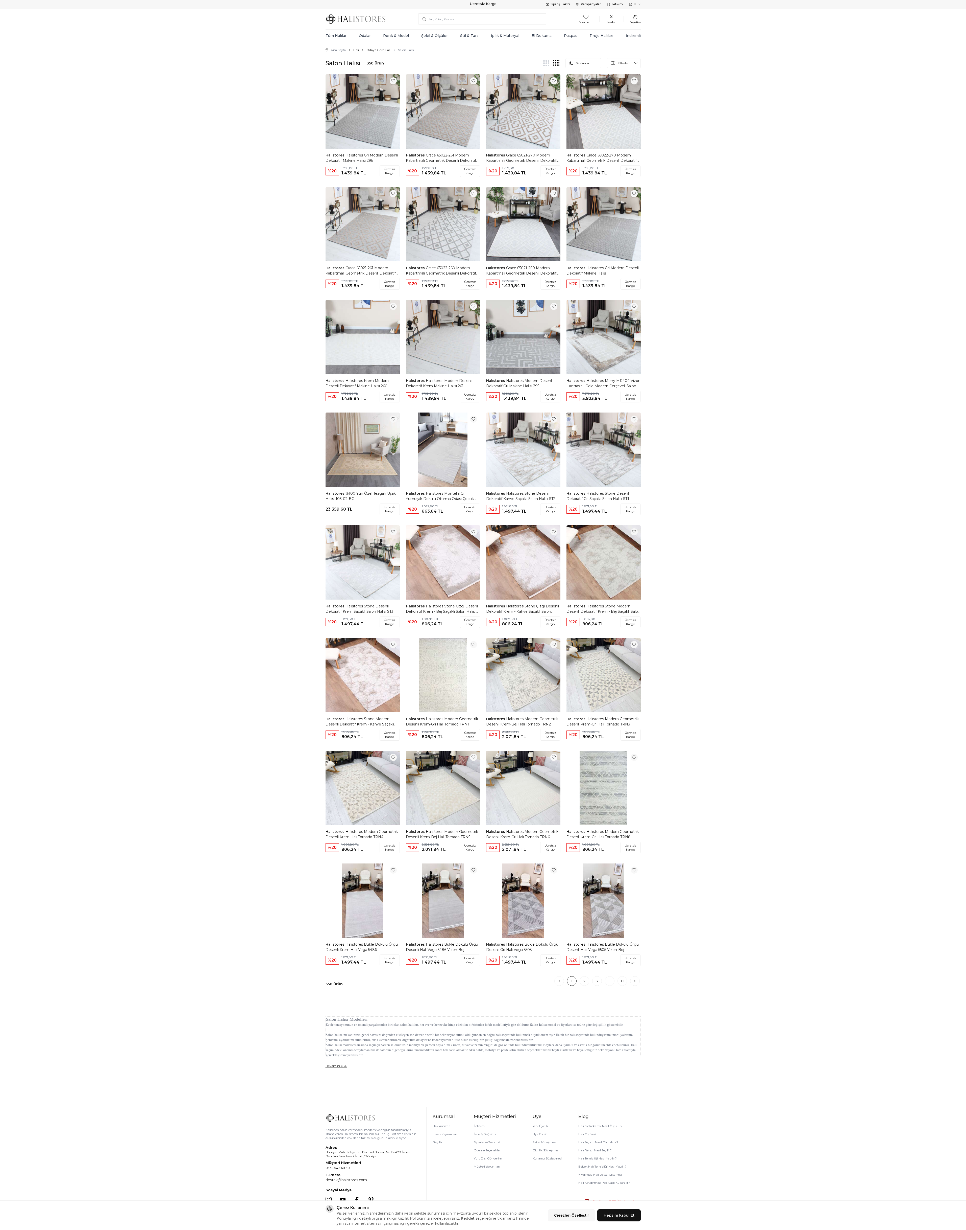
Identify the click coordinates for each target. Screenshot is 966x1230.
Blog (583, 1116)
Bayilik (437, 1142)
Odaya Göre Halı (378, 50)
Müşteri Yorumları (487, 1166)
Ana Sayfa (338, 50)
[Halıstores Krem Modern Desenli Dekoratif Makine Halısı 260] (363, 337)
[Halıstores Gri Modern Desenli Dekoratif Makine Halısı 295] (363, 111)
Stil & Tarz (469, 35)
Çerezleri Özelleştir (571, 1215)
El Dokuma (542, 35)
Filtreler (623, 63)
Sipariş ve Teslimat (487, 1142)
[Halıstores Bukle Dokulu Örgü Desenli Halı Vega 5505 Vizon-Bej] (603, 900)
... (609, 981)
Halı (356, 50)
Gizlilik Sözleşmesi (546, 1150)
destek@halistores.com (346, 1180)
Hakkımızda (441, 1126)
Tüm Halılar (336, 35)
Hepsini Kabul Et (619, 1215)
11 (622, 981)
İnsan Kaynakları (445, 1134)
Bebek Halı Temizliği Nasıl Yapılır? (602, 1166)
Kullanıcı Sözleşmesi (547, 1158)
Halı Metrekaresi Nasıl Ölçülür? (600, 1126)
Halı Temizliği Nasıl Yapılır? (597, 1158)
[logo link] (356, 19)
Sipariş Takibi (560, 4)
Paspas (570, 35)
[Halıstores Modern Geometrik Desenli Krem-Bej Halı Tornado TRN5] (443, 788)
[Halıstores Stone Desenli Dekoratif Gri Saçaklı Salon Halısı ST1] (603, 450)
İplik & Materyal (505, 35)
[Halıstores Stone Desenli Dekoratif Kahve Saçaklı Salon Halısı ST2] (523, 450)
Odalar (365, 35)
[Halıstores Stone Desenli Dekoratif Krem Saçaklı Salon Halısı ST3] (363, 562)
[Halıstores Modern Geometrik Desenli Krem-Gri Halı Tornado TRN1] (443, 675)
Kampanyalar (591, 4)
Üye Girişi (540, 1134)
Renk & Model (396, 35)
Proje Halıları (601, 35)
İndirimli (633, 35)
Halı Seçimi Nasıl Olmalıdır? (598, 1142)
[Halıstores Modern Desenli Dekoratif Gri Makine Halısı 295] (523, 337)
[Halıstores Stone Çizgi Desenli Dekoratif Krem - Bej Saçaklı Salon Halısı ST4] (443, 562)
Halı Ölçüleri (587, 1134)
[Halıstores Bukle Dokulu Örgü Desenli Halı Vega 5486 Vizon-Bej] (443, 900)
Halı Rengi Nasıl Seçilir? (595, 1150)
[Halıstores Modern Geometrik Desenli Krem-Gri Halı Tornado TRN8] (603, 788)
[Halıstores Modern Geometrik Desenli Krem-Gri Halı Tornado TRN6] (523, 788)
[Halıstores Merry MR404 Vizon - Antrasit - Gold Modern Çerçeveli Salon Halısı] (603, 337)
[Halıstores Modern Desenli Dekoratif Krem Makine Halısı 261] (443, 337)
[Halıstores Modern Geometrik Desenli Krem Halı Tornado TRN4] (363, 788)
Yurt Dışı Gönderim (488, 1158)
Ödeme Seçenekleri (487, 1150)
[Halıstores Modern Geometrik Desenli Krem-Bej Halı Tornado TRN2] (523, 675)
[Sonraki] (635, 981)
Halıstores (335, 155)
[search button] (424, 19)
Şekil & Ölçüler (434, 35)
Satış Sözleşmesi (544, 1142)
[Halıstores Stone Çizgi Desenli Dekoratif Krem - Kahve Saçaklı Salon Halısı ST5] (523, 562)
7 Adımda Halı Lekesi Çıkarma (600, 1174)
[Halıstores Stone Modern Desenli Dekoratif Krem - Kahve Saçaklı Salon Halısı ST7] (363, 675)
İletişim (617, 4)
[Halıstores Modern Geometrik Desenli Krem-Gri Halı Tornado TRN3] (603, 675)
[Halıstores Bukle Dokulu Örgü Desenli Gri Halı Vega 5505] (523, 900)
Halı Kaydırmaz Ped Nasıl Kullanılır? (604, 1183)
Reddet (468, 1218)
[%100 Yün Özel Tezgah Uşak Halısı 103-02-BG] (363, 450)
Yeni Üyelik (540, 1126)
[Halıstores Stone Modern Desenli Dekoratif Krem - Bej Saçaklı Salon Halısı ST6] (603, 562)
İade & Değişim (485, 1134)
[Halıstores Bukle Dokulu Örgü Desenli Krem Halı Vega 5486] (363, 900)
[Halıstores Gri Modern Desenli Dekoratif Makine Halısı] (603, 224)
